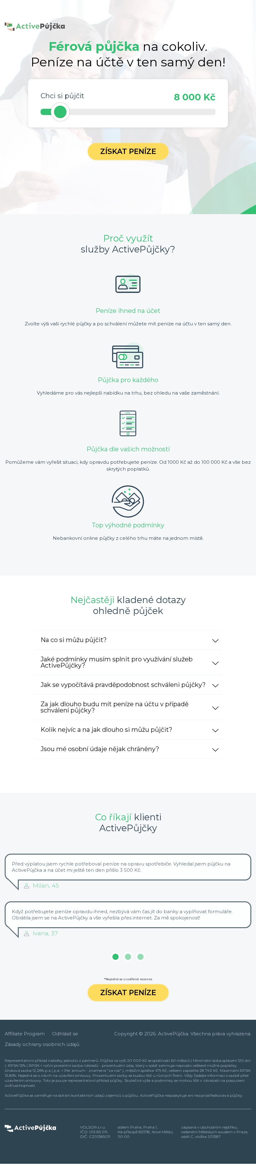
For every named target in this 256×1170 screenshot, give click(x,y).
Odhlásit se (65, 1034)
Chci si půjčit (62, 96)
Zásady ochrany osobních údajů (42, 1044)
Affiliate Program (25, 1034)
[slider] (60, 112)
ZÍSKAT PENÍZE (128, 992)
